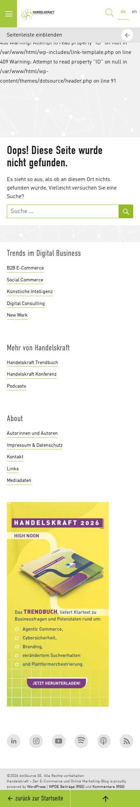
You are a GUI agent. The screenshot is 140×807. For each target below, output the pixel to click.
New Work (17, 315)
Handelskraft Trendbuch (32, 362)
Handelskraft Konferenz (31, 374)
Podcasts (16, 386)
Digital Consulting (26, 303)
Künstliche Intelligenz (30, 291)
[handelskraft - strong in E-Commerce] (38, 13)
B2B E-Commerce (25, 268)
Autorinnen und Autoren (32, 433)
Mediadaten (19, 480)
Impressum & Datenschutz (35, 445)
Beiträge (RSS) (72, 787)
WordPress (36, 787)
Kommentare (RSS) (108, 787)
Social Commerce (25, 280)
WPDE (54, 787)
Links (13, 469)
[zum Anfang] (105, 798)
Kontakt (15, 457)
